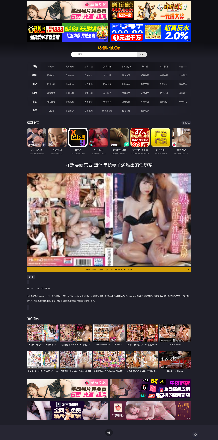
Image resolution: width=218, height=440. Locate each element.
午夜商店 (70, 110)
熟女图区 (164, 93)
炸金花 (145, 66)
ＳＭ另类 (183, 75)
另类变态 (183, 84)
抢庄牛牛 (183, 66)
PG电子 (50, 66)
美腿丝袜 (126, 93)
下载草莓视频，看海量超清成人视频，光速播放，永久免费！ (109, 269)
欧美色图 (89, 93)
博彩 (34, 66)
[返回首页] (195, 434)
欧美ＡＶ (89, 75)
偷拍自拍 (70, 84)
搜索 (142, 54)
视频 (34, 75)
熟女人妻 (126, 75)
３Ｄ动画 (107, 75)
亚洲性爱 (51, 84)
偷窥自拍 (51, 93)
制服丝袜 (126, 84)
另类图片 (183, 93)
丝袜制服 (145, 75)
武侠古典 (107, 101)
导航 (34, 110)
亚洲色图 (70, 93)
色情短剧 (145, 110)
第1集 (31, 277)
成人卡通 (89, 84)
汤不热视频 (107, 110)
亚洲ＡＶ (51, 75)
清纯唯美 (145, 93)
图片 (34, 93)
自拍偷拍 (70, 75)
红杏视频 (126, 110)
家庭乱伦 (70, 101)
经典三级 (145, 84)
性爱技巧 (183, 101)
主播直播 (164, 75)
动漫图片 (107, 93)
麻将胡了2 (126, 66)
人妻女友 (89, 101)
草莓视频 (89, 110)
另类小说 (145, 101)
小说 (34, 102)
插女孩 (51, 110)
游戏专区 (107, 66)
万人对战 (89, 66)
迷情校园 (126, 101)
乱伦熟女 (164, 84)
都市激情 (51, 101)
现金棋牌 (164, 66)
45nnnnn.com (109, 48)
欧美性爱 (107, 84)
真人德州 (70, 66)
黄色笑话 (164, 101)
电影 (34, 84)
